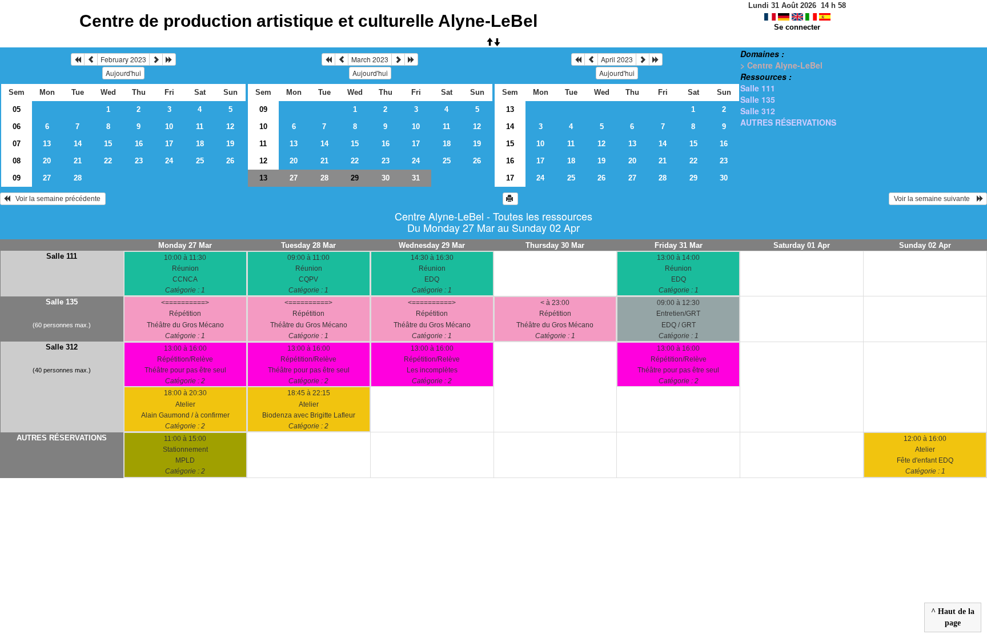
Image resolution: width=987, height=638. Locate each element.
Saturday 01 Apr (801, 245)
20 (47, 161)
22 (108, 161)
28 (78, 178)
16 (139, 143)
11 (199, 126)
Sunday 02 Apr (925, 245)
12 (230, 126)
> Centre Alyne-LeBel (781, 65)
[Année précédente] (78, 59)
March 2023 (369, 59)
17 (169, 143)
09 (17, 178)
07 (17, 143)
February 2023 (123, 59)
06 (17, 126)
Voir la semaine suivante (934, 199)
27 (47, 178)
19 (230, 143)
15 (108, 143)
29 (693, 178)
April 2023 (617, 59)
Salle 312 (757, 111)
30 (386, 178)
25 (200, 161)
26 (230, 161)
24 (169, 161)
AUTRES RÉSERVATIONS (788, 122)
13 (47, 143)
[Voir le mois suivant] (156, 59)
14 (78, 143)
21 (78, 161)
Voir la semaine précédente (56, 199)
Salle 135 (757, 99)
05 (17, 109)
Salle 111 (757, 88)
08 (17, 161)
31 (416, 178)
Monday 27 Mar (185, 245)
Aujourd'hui (123, 73)
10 (169, 126)
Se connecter (797, 27)
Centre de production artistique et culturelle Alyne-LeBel (308, 20)
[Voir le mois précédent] (91, 59)
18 (200, 143)
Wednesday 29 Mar (432, 245)
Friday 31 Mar (679, 245)
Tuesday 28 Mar (308, 245)
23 (139, 161)
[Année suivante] (169, 59)
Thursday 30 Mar (554, 245)
